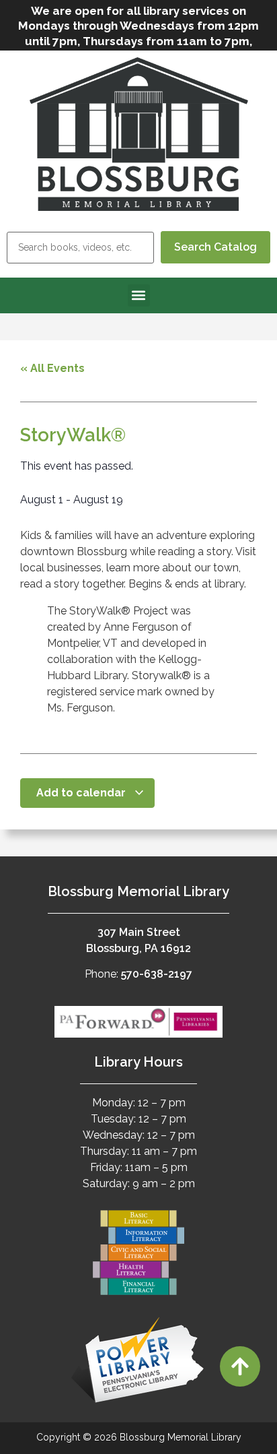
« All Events (52, 368)
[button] (139, 295)
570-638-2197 (156, 974)
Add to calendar (82, 792)
